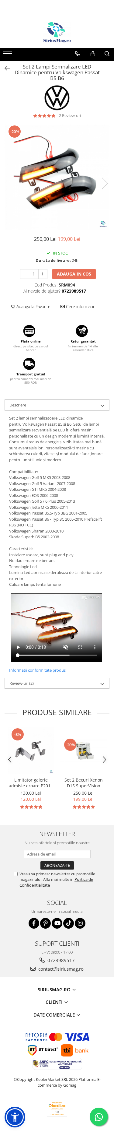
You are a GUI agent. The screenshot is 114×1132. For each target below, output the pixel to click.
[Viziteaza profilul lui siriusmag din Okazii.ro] (57, 1108)
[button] (15, 1117)
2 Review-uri (70, 115)
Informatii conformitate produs (37, 670)
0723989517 (60, 960)
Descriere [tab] (17, 405)
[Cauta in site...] (107, 54)
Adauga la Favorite (32, 306)
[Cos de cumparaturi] (92, 54)
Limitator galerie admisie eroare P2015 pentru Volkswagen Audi (31, 783)
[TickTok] (68, 923)
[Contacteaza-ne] (78, 54)
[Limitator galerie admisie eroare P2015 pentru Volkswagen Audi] (31, 750)
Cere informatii (79, 306)
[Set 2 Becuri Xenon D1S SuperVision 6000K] (83, 751)
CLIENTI (55, 1002)
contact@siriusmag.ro (60, 969)
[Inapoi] (4, 68)
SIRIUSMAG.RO (55, 989)
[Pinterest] (45, 923)
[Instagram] (80, 923)
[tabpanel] (57, 177)
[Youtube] (57, 923)
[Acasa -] (57, 32)
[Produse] (8, 55)
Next (104, 183)
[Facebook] (34, 923)
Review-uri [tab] (21, 683)
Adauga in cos (74, 274)
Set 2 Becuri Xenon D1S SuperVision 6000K (83, 783)
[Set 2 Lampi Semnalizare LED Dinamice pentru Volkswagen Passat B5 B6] (57, 177)
